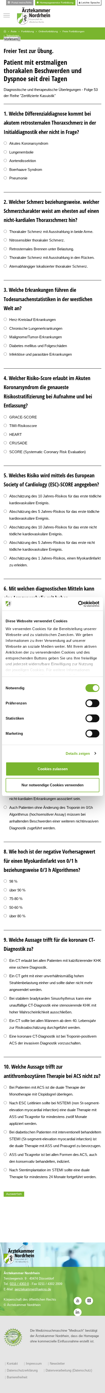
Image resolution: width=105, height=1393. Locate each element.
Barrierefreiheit (17, 1377)
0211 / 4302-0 (19, 1284)
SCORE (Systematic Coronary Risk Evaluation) (47, 452)
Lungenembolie (21, 152)
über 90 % (17, 890)
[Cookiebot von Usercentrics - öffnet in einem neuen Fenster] (78, 604)
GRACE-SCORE (23, 417)
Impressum (34, 1363)
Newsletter (57, 1363)
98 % (13, 881)
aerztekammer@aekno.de (33, 1289)
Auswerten (14, 1194)
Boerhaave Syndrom (25, 169)
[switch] (92, 703)
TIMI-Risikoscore (23, 426)
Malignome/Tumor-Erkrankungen (35, 337)
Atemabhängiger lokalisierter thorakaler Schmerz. (48, 266)
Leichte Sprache (90, 2)
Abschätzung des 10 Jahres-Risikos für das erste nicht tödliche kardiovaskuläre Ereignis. (53, 530)
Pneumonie (18, 178)
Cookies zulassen (53, 769)
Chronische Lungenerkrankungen (35, 328)
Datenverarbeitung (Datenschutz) (69, 1370)
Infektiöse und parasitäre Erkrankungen (40, 354)
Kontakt (12, 1363)
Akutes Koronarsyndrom (28, 143)
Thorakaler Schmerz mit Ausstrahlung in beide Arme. (51, 232)
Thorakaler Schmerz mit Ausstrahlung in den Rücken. (51, 257)
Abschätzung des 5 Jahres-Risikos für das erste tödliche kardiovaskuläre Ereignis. (54, 514)
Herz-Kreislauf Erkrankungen (32, 320)
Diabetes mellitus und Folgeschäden (38, 346)
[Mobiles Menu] (6, 14)
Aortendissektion (22, 161)
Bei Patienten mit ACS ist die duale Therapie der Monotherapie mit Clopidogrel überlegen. (47, 1090)
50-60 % (15, 907)
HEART (15, 434)
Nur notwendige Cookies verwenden (52, 785)
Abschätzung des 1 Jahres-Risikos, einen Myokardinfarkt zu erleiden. (55, 561)
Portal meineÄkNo (21, 2)
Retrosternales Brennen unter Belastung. (41, 249)
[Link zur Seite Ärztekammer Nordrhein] (5, 31)
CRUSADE (18, 443)
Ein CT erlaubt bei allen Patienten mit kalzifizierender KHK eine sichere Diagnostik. (55, 963)
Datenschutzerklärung (22, 1370)
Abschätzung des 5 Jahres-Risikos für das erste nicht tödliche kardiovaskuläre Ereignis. (52, 545)
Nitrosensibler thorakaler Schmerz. (37, 240)
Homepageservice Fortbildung (56, 2)
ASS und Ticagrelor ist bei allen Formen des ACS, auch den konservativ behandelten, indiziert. (53, 1157)
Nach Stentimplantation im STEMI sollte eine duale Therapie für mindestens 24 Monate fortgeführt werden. (52, 1173)
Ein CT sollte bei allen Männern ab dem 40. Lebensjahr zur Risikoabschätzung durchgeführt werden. (52, 1024)
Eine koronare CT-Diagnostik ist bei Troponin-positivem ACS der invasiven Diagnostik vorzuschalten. (53, 1039)
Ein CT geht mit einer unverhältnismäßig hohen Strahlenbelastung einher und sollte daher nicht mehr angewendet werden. (51, 983)
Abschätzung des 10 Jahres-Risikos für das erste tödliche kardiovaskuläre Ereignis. (55, 499)
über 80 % (17, 916)
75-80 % (15, 899)
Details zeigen (78, 753)
